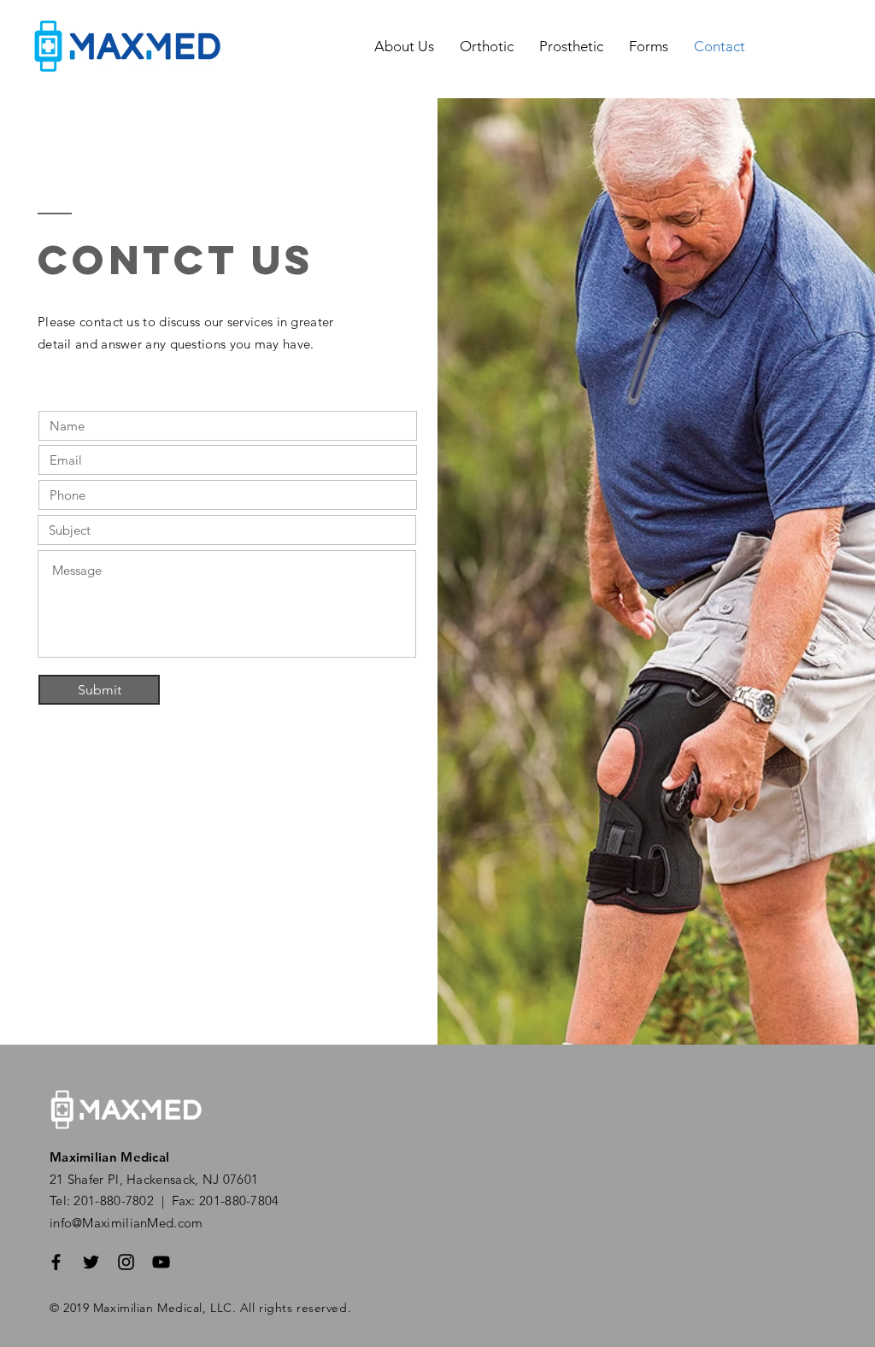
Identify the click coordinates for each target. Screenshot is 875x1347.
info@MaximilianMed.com (126, 1223)
